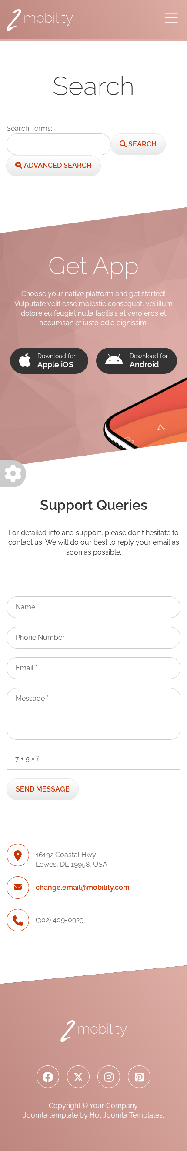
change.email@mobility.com (83, 887)
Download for (56, 361)
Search (142, 144)
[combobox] (59, 144)
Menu (171, 18)
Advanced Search (57, 165)
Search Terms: (29, 128)
